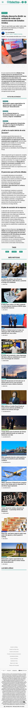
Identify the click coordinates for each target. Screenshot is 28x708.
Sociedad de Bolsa (14, 656)
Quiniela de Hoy (14, 660)
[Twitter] (23, 2)
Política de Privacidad (14, 665)
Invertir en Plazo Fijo (14, 649)
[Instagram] (25, 2)
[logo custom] (14, 2)
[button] (2, 2)
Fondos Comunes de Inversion (14, 654)
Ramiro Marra (5, 360)
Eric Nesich (4, 309)
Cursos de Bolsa (14, 658)
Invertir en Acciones (14, 651)
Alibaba (14, 251)
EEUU (21, 251)
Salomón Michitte (5, 411)
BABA (7, 251)
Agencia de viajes (14, 663)
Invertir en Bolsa (14, 647)
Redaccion (4, 284)
